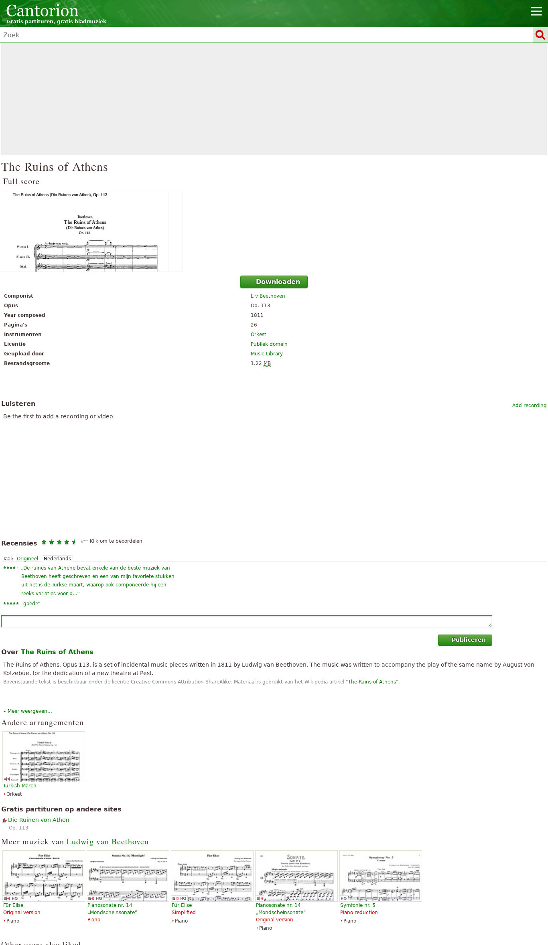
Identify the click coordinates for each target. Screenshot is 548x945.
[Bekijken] (274, 231)
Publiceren (469, 640)
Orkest (258, 334)
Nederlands (57, 559)
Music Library (267, 354)
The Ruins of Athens (372, 682)
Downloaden (278, 282)
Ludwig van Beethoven (108, 841)
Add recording (529, 405)
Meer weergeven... (30, 711)
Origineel (27, 559)
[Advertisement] (274, 99)
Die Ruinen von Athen (38, 820)
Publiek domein (269, 344)
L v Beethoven (268, 296)
